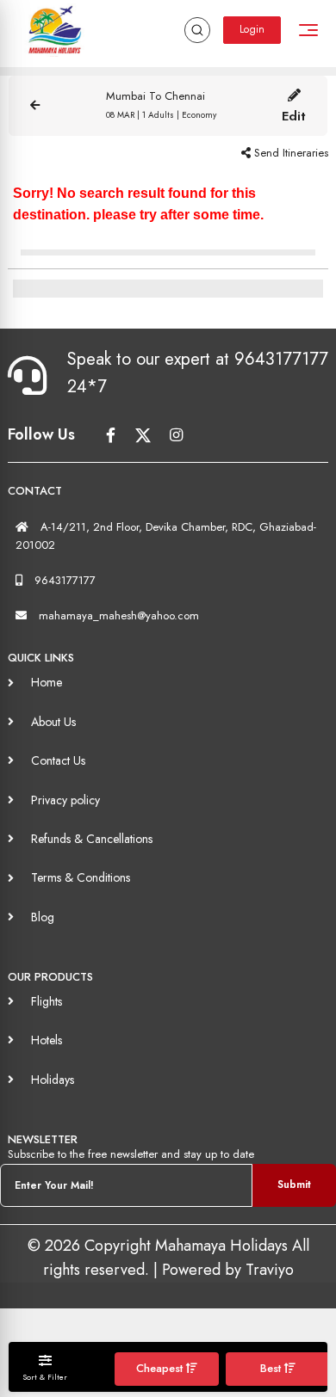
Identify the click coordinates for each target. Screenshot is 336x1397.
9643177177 (65, 580)
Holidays (52, 1079)
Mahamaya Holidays (223, 1245)
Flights (46, 1001)
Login (252, 29)
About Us (53, 721)
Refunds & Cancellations (91, 838)
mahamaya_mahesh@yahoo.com (119, 615)
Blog (42, 917)
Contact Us (58, 760)
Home (46, 682)
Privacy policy (65, 800)
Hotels (46, 1040)
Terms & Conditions (80, 877)
